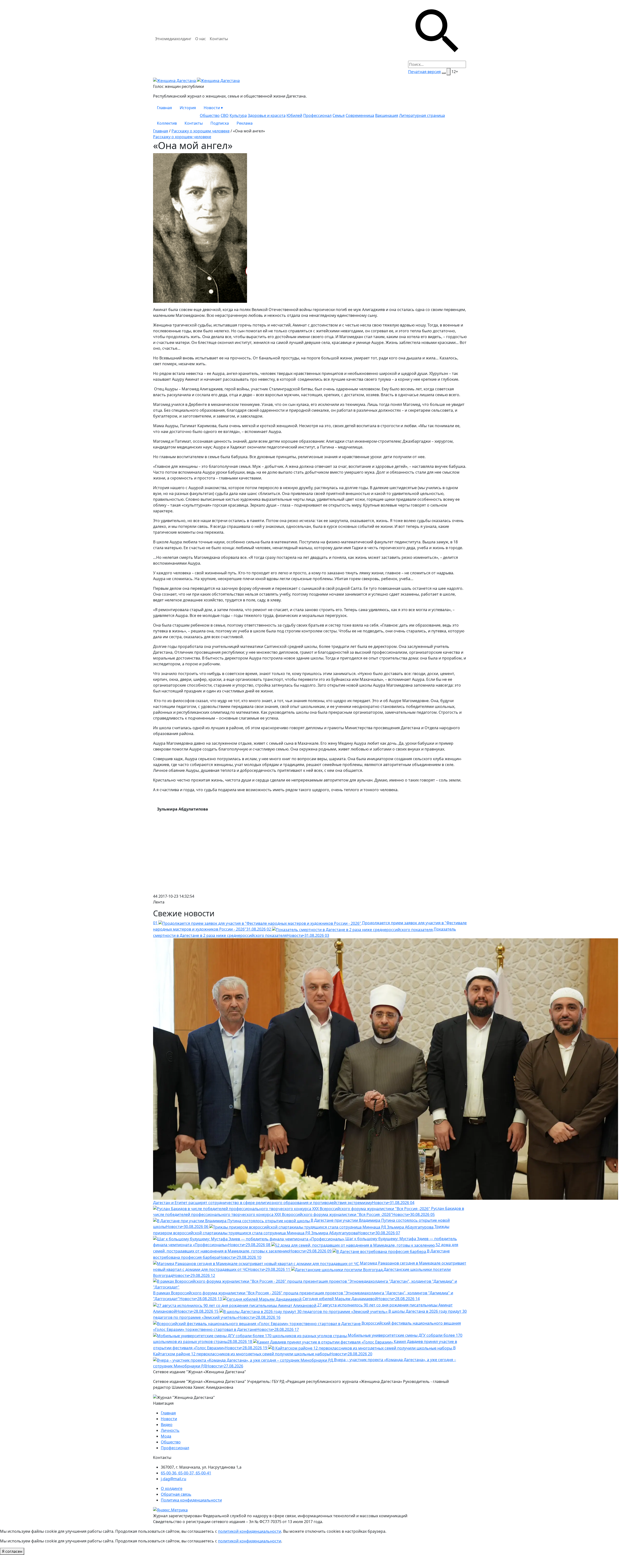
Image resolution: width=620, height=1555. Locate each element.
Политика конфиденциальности (191, 1500)
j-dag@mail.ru (173, 1478)
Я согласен (12, 1551)
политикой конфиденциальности (249, 1531)
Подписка (219, 123)
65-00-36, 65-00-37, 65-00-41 (186, 1473)
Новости (213, 107)
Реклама (245, 123)
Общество (210, 115)
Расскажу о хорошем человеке (200, 131)
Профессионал (317, 115)
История (188, 107)
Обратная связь (176, 1494)
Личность (170, 1430)
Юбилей (294, 115)
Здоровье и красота (267, 115)
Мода (166, 1436)
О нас (200, 38)
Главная (164, 107)
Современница (360, 115)
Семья (339, 115)
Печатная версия (424, 71)
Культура (238, 115)
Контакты (219, 38)
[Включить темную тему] (444, 73)
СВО (225, 115)
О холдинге (171, 1488)
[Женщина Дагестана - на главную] (196, 80)
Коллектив (167, 123)
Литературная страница (422, 115)
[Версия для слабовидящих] (448, 71)
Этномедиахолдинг (173, 38)
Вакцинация (386, 115)
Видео (166, 1424)
